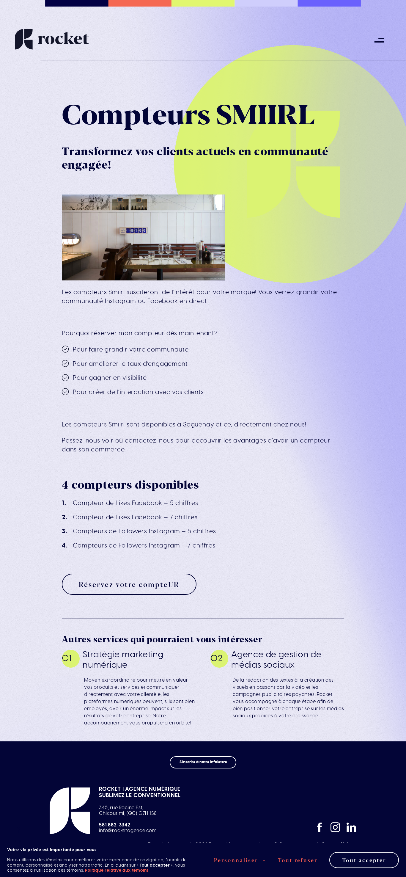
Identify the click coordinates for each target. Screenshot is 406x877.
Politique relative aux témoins (117, 870)
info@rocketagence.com (128, 830)
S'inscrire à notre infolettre (203, 762)
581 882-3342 (114, 825)
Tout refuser (297, 859)
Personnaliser (240, 859)
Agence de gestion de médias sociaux (276, 659)
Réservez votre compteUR (129, 584)
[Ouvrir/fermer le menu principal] (379, 40)
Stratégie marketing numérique (123, 659)
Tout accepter (364, 859)
